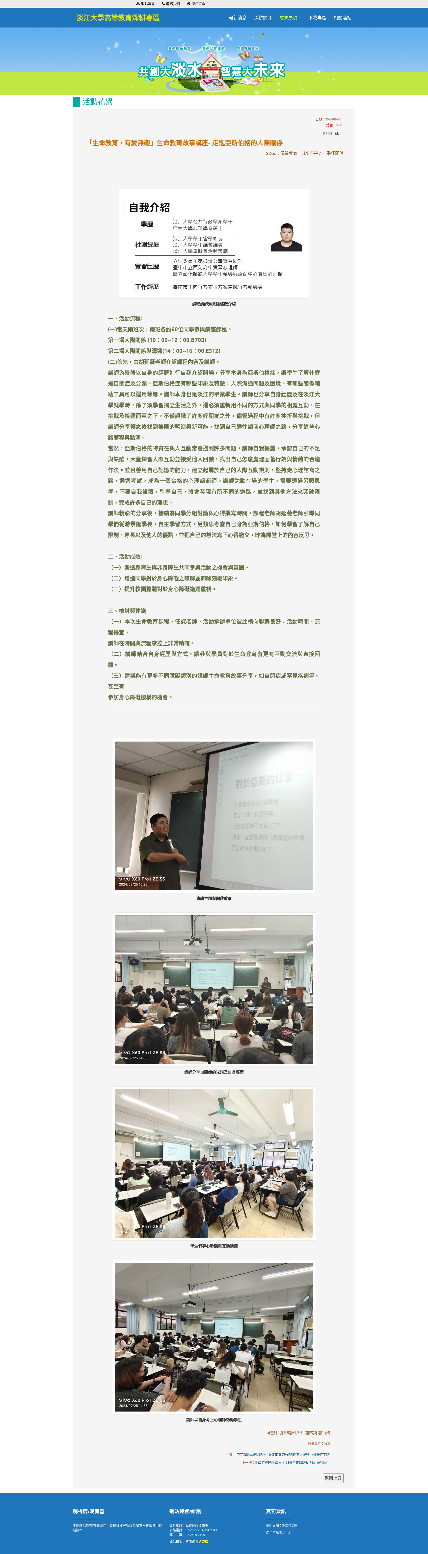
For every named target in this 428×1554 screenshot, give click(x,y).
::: (133, 3)
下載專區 (317, 18)
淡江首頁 (198, 3)
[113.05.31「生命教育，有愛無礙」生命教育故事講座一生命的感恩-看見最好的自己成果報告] (338, 133)
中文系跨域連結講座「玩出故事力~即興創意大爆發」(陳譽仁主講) (283, 1454)
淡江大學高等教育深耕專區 (118, 17)
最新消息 (238, 18)
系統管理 (201, 1541)
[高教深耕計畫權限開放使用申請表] (290, 1532)
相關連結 (342, 18)
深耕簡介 (263, 18)
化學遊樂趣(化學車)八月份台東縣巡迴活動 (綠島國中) (292, 1462)
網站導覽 (148, 3)
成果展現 (288, 18)
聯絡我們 (173, 3)
